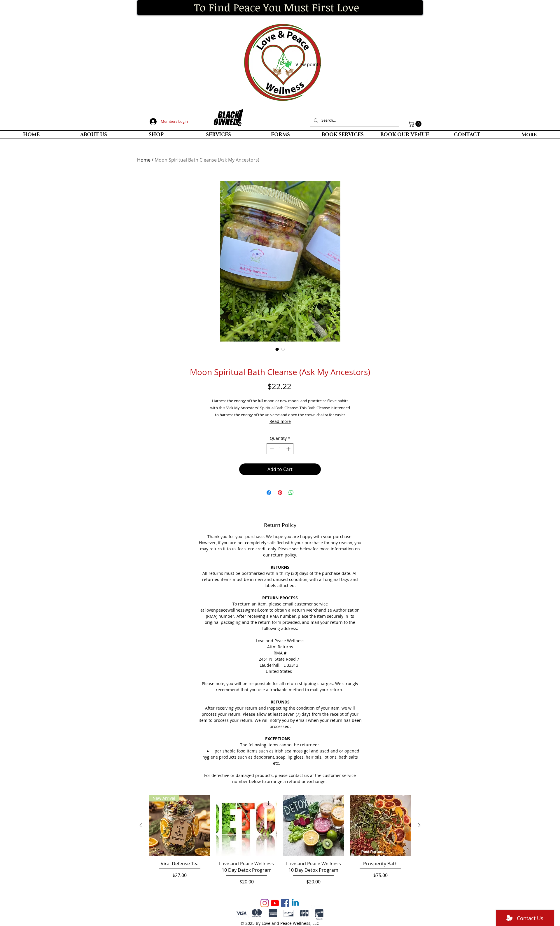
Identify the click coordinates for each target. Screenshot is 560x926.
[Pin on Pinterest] (280, 492)
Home (143, 160)
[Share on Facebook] (268, 492)
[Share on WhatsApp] (291, 492)
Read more (280, 421)
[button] (415, 124)
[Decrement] (271, 449)
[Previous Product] (140, 825)
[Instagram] (264, 903)
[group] (280, 843)
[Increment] (289, 449)
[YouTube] (275, 903)
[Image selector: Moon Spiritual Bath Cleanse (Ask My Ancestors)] (277, 349)
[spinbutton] (280, 449)
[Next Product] (419, 825)
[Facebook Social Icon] (285, 903)
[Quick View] (246, 825)
